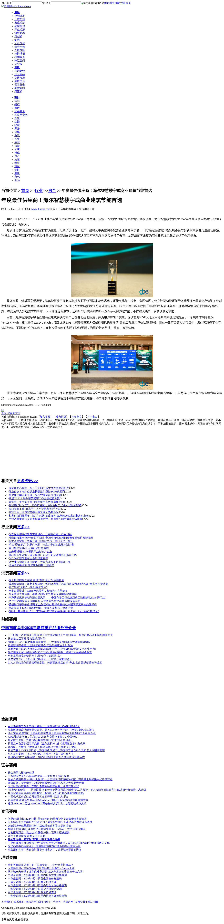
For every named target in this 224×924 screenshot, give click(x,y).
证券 (17, 39)
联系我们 (19, 901)
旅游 (17, 145)
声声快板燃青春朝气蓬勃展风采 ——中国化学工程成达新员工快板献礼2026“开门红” (57, 597)
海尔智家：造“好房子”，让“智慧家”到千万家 (35, 508)
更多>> (23, 527)
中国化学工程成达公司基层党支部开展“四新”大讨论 (38, 796)
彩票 (17, 138)
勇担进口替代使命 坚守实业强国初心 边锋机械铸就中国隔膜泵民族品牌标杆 (53, 604)
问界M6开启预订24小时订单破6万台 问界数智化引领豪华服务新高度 (47, 818)
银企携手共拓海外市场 (21, 772)
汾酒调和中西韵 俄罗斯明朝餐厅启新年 (31, 565)
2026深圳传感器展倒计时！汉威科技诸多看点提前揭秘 (39, 825)
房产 (17, 156)
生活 (17, 121)
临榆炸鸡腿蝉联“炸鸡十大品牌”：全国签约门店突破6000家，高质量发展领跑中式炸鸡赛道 (60, 779)
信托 (17, 101)
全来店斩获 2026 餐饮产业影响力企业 (30, 551)
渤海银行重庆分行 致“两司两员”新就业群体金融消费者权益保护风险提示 (51, 537)
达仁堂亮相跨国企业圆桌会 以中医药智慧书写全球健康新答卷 (44, 601)
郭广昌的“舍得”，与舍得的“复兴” (28, 587)
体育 (17, 142)
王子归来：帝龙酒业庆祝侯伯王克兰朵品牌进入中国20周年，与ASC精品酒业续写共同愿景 (60, 635)
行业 (17, 152)
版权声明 (31, 901)
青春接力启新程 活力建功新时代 (26, 638)
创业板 (18, 64)
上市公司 (19, 19)
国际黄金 (19, 84)
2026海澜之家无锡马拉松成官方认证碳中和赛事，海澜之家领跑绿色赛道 (50, 652)
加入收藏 (45, 416)
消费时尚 (19, 33)
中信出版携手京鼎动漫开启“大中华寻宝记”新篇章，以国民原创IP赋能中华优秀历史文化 (59, 842)
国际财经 (19, 74)
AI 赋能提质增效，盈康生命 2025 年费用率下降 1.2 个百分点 (43, 736)
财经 (17, 12)
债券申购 (19, 46)
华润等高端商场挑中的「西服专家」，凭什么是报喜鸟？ (40, 864)
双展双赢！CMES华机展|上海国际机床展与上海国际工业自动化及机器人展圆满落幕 (56, 750)
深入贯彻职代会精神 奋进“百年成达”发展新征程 (36, 580)
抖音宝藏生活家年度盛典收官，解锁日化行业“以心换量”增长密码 (46, 793)
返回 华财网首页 (10, 413)
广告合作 (56, 901)
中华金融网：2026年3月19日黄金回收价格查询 (35, 878)
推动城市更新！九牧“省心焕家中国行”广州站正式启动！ (40, 740)
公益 (17, 149)
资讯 (17, 67)
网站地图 (92, 901)
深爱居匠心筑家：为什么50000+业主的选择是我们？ (39, 488)
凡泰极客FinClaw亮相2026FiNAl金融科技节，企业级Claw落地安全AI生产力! (52, 648)
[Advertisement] (112, 452)
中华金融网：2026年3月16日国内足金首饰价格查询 (37, 895)
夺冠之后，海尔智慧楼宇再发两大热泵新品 (34, 512)
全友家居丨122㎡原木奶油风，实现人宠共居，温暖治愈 (41, 607)
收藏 (17, 125)
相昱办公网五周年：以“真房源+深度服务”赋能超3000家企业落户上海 (49, 515)
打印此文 (76, 416)
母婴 (17, 132)
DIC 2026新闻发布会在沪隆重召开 (28, 558)
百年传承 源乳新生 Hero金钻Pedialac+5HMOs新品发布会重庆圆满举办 (48, 800)
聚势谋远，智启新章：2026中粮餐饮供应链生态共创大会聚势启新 (46, 782)
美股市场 (19, 77)
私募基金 (19, 111)
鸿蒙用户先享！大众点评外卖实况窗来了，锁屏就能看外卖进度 (44, 849)
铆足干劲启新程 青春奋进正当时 (26, 836)
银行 (17, 104)
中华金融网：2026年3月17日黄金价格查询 (32, 892)
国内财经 (19, 70)
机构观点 (19, 57)
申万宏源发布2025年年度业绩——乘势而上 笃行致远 (38, 776)
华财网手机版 (112, 2)
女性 (17, 169)
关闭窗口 (92, 416)
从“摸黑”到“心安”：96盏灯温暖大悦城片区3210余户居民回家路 (45, 505)
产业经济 (19, 29)
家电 (17, 176)
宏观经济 (19, 22)
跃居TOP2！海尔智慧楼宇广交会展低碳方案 (34, 498)
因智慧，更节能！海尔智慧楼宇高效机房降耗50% (37, 501)
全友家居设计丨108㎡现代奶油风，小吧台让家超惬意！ (40, 659)
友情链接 (80, 901)
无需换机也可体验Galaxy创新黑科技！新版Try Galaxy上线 (41, 868)
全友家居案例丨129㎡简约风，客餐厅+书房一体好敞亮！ (41, 753)
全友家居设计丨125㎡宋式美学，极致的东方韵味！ (38, 590)
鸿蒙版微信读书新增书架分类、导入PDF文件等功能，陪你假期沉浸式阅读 (51, 729)
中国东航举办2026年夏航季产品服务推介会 (38, 628)
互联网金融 (21, 114)
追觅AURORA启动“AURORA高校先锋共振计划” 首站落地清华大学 (47, 803)
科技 (17, 166)
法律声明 (68, 901)
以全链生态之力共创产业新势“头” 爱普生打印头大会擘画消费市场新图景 (50, 822)
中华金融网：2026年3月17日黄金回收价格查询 (35, 888)
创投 (17, 118)
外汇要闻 (19, 60)
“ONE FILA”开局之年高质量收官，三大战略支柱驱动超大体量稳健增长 (49, 642)
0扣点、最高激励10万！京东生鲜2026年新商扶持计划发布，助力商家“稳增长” (54, 611)
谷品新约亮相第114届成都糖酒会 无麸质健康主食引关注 (40, 645)
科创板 (18, 36)
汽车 (17, 159)
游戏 (17, 135)
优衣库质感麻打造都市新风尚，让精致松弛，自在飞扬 (40, 534)
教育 (17, 163)
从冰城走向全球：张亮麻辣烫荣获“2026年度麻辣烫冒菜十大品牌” (46, 871)
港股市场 (19, 81)
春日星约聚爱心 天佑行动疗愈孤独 (29, 548)
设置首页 (125, 2)
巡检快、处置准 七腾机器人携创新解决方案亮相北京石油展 (42, 747)
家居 (17, 128)
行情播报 (19, 53)
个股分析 (19, 50)
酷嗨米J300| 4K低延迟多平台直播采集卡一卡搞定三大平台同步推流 (46, 829)
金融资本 (19, 15)
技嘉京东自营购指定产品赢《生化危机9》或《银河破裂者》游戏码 (46, 743)
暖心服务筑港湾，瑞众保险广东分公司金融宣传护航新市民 (43, 555)
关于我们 (6, 901)
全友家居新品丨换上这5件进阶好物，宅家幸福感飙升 (39, 832)
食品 (17, 180)
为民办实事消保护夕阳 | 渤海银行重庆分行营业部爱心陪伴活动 (44, 846)
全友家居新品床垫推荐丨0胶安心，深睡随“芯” (34, 655)
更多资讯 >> (27, 481)
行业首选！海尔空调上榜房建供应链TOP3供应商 (37, 491)
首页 (25, 190)
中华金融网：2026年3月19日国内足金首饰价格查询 (37, 875)
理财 (17, 97)
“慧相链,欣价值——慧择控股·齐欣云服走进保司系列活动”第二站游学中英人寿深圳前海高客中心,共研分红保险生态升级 (77, 789)
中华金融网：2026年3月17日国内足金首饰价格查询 (37, 885)
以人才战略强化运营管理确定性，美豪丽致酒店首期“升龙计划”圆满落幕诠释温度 (55, 662)
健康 (17, 173)
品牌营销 (19, 26)
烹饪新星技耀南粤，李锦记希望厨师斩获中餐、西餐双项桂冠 (43, 786)
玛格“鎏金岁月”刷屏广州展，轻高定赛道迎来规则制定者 (41, 544)
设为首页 (61, 416)
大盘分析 (19, 43)
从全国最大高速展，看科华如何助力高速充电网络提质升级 (43, 594)
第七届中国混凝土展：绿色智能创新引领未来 (35, 495)
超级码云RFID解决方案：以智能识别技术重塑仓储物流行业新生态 (46, 757)
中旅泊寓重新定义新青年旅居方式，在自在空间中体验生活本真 (45, 519)
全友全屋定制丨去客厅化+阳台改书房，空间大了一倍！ (41, 541)
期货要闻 (19, 88)
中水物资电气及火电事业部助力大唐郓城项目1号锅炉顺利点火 (44, 726)
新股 (17, 107)
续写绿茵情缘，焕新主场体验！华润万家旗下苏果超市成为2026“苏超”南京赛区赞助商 (58, 583)
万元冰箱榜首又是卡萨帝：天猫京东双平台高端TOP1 (39, 561)
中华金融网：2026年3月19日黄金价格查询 (32, 882)
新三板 (18, 91)
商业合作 (43, 901)
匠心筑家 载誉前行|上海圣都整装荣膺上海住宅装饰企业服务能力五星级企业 (52, 733)
